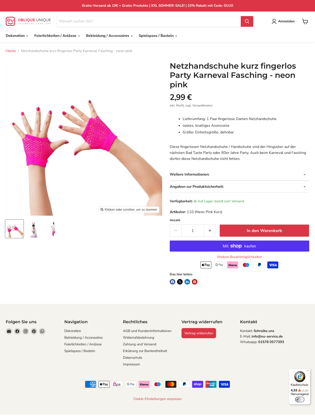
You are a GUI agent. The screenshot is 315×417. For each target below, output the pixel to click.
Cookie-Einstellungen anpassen (157, 399)
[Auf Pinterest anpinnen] (194, 282)
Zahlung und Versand (139, 344)
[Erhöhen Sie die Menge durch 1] (210, 230)
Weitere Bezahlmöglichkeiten (239, 257)
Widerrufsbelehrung (138, 337)
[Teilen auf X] (180, 282)
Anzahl (175, 220)
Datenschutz (132, 357)
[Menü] (307, 371)
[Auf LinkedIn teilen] (187, 282)
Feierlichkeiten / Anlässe (55, 35)
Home (11, 51)
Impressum (131, 364)
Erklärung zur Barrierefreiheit (145, 351)
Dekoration (16, 35)
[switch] (299, 399)
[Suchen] (247, 21)
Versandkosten (202, 105)
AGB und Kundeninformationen (147, 331)
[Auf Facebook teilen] (172, 282)
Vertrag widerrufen (198, 333)
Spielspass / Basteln (157, 35)
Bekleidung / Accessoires (108, 35)
